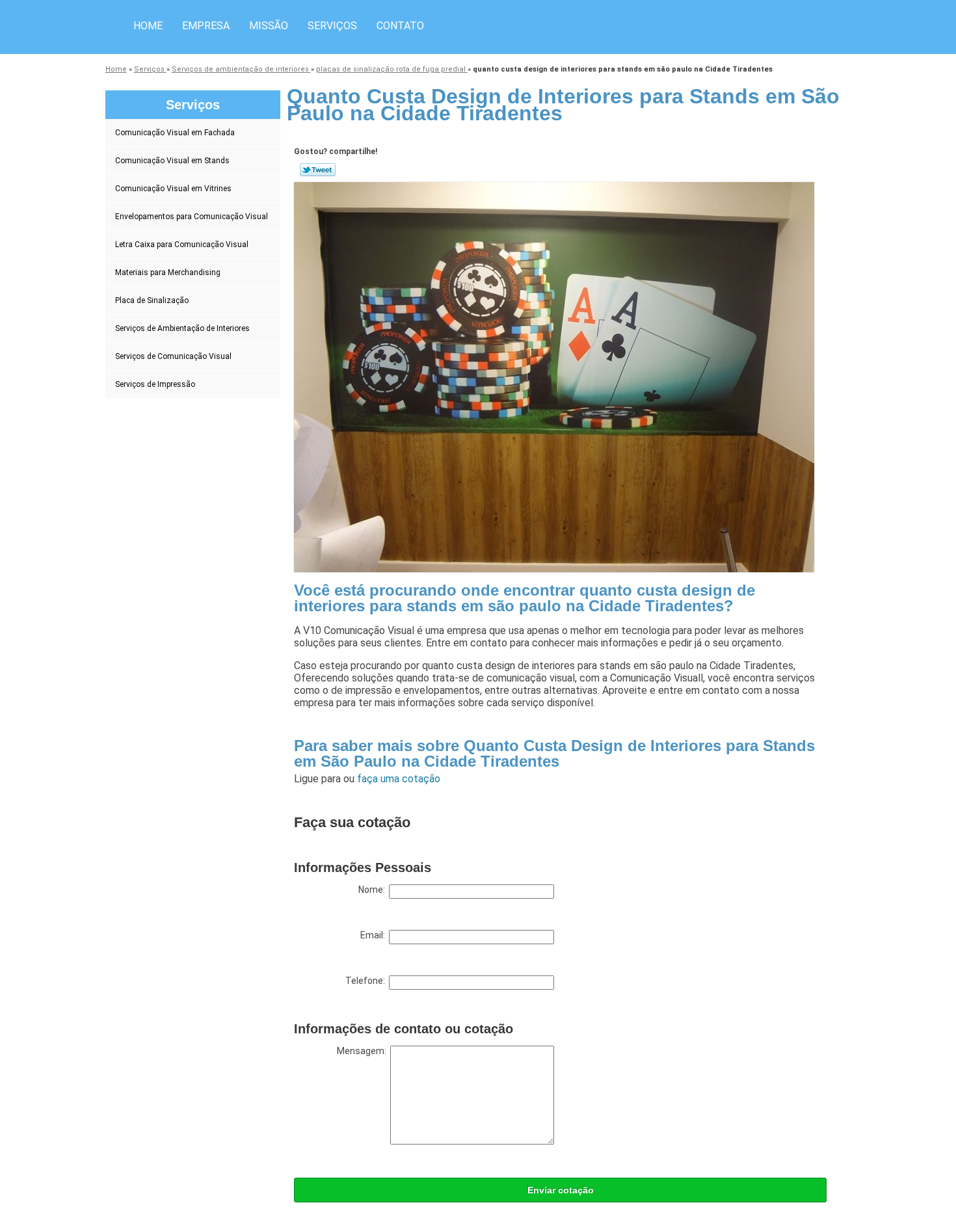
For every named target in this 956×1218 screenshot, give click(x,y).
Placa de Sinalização (152, 300)
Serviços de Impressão (155, 384)
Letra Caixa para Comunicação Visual (181, 244)
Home (148, 26)
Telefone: (367, 980)
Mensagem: (363, 1051)
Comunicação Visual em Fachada (175, 132)
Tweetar (318, 169)
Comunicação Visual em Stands (172, 160)
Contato (400, 26)
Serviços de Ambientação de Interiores (182, 328)
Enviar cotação (560, 1190)
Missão (268, 26)
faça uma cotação (398, 779)
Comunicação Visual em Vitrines (173, 188)
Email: (374, 935)
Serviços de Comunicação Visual (173, 356)
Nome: (373, 889)
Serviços (332, 26)
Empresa (206, 26)
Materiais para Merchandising (167, 272)
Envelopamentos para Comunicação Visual (191, 216)
